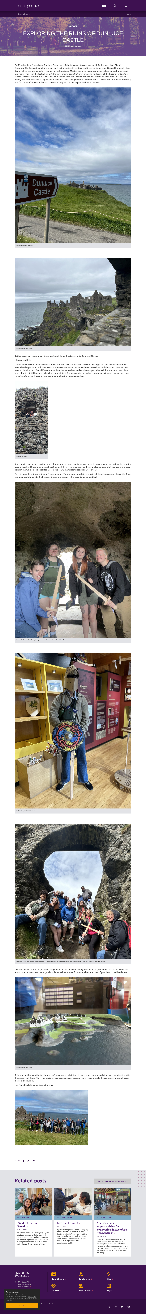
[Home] (28, 5)
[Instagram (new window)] (109, 1306)
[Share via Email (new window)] (34, 1160)
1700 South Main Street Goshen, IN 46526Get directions (27, 1284)
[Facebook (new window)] (116, 1306)
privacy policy (32, 1296)
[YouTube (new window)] (128, 1306)
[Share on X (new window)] (28, 1160)
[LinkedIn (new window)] (122, 1306)
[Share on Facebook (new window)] (23, 1160)
